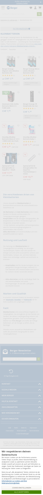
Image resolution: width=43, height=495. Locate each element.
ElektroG (23, 428)
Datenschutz (10, 431)
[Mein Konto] (35, 8)
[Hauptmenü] (3, 7)
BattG (16, 428)
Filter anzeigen (20, 29)
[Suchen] (39, 14)
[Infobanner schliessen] (40, 2)
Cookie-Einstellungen (22, 434)
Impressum (33, 428)
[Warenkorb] (39, 8)
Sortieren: (4, 49)
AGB (9, 428)
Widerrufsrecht (21, 431)
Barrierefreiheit (34, 431)
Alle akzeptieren (21, 492)
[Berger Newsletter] (38, 359)
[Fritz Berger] (17, 7)
